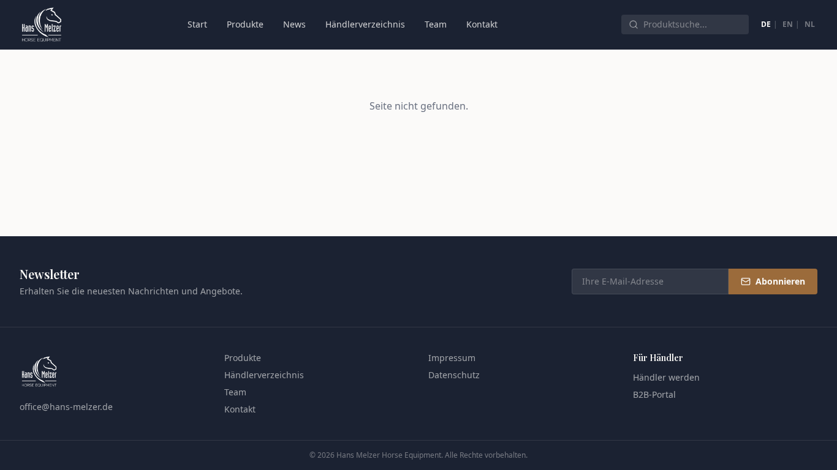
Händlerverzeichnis (365, 24)
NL (810, 24)
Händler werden (666, 377)
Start (197, 24)
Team (436, 24)
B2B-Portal (654, 394)
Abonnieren (780, 281)
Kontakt (482, 24)
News (294, 24)
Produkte (245, 24)
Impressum (451, 358)
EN (787, 24)
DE (766, 24)
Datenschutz (454, 375)
